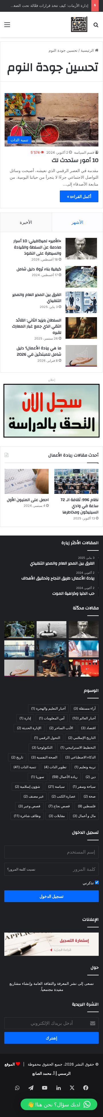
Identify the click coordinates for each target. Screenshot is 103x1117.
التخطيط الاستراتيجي (78, 747)
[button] (59, 1104)
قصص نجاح (59, 806)
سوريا (37, 777)
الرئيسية (88, 50)
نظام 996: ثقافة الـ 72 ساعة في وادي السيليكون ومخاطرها (79, 506)
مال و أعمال (84, 816)
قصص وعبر (29, 806)
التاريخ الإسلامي (82, 737)
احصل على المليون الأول (28, 500)
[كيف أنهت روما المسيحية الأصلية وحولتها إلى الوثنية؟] (19, 629)
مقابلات (57, 816)
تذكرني (89, 883)
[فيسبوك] (86, 1088)
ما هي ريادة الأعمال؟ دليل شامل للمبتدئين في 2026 (39, 351)
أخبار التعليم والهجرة (48, 708)
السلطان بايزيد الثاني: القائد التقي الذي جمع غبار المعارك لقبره (36, 326)
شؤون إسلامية (27, 786)
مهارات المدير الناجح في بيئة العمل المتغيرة (53, 7)
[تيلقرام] (31, 1088)
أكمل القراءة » (79, 196)
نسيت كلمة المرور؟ (21, 869)
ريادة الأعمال (65, 777)
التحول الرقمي (47, 737)
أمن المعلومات (51, 718)
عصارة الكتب (64, 796)
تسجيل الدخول (51, 896)
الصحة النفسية (44, 757)
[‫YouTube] (45, 1088)
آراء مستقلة (85, 708)
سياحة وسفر (84, 786)
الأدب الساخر (61, 728)
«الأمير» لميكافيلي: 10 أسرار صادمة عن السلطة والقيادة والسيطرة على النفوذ (37, 247)
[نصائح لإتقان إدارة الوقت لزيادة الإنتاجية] (52, 668)
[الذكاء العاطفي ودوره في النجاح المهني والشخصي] (84, 648)
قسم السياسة (84, 152)
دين (91, 777)
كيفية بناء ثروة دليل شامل (39, 269)
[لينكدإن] (58, 1088)
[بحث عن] (96, 26)
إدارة (25, 718)
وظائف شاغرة (27, 816)
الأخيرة (26, 222)
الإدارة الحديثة (29, 728)
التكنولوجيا (42, 747)
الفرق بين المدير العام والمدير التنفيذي (36, 298)
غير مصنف (33, 796)
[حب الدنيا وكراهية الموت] (52, 629)
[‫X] (72, 1088)
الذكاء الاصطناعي (80, 757)
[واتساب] (17, 1088)
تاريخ (17, 757)
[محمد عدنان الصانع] (79, 24)
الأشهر (77, 222)
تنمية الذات (24, 767)
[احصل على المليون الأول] (27, 481)
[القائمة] (7, 26)
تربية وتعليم (85, 767)
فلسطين (87, 806)
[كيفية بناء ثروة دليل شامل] (81, 277)
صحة (90, 796)
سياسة (56, 786)
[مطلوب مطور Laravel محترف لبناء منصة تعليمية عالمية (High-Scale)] (52, 648)
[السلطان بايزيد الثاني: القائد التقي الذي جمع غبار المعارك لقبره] (81, 328)
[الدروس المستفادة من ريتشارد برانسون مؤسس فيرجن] (84, 668)
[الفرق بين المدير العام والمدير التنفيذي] (81, 302)
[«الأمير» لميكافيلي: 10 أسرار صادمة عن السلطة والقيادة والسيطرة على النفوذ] (81, 248)
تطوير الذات (55, 767)
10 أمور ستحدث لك (75, 160)
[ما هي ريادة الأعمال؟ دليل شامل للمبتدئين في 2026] (81, 356)
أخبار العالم (84, 718)
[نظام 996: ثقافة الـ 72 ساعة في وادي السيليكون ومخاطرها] (76, 481)
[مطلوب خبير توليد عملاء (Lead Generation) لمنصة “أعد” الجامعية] (19, 648)
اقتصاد (88, 728)
